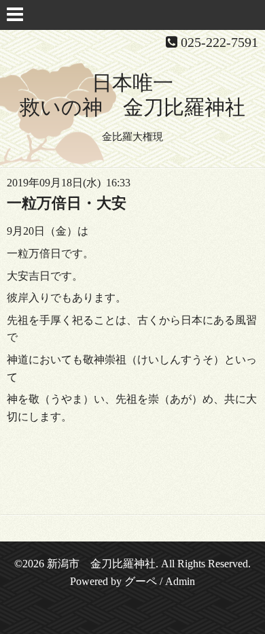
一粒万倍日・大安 (66, 203)
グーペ (140, 581)
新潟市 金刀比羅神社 (101, 563)
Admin (180, 581)
